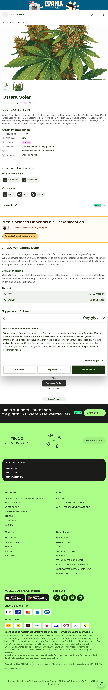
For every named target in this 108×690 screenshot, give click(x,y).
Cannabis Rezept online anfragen (20, 236)
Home (5, 22)
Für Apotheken (14, 477)
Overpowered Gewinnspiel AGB (73, 569)
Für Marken (12, 473)
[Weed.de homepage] (54, 440)
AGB (58, 547)
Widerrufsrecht (65, 551)
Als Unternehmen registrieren (73, 507)
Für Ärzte (11, 468)
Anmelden (92, 413)
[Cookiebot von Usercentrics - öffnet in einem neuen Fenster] (85, 318)
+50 (79, 413)
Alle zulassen (88, 369)
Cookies (60, 556)
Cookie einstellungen (68, 574)
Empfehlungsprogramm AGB (72, 565)
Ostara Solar (22, 22)
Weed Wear (10, 538)
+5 (99, 205)
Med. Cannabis (12, 503)
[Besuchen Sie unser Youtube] (72, 597)
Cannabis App (12, 542)
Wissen (8, 547)
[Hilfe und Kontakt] (101, 683)
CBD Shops (10, 521)
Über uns (9, 556)
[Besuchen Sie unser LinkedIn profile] (80, 597)
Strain (12, 22)
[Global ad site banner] (54, 5)
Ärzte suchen (12, 507)
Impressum (62, 538)
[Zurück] (5, 14)
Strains (9, 516)
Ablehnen (20, 369)
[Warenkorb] (92, 14)
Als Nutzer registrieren (70, 503)
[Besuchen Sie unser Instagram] (56, 597)
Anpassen (52, 369)
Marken (8, 525)
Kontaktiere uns (94, 440)
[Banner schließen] (104, 318)
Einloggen (62, 498)
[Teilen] (103, 14)
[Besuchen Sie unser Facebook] (64, 597)
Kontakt (9, 551)
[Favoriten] (98, 14)
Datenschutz (64, 542)
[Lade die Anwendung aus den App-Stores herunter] (14, 597)
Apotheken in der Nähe (17, 512)
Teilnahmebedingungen (69, 560)
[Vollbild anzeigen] (4, 76)
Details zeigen (92, 360)
